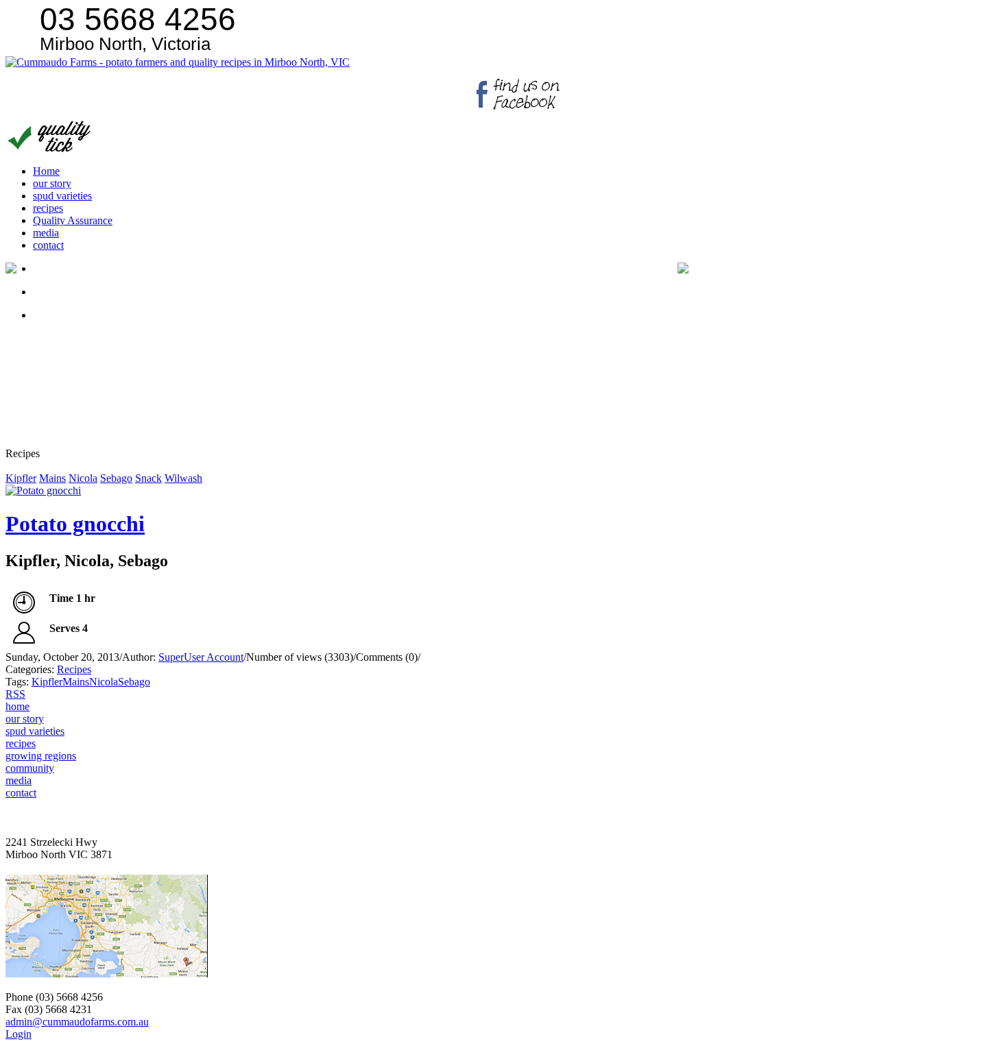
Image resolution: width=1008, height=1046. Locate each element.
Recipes (74, 669)
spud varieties (34, 731)
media (18, 780)
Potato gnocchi (75, 523)
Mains (52, 478)
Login (18, 1034)
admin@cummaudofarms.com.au (77, 1021)
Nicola (83, 478)
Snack (148, 478)
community (29, 768)
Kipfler (20, 478)
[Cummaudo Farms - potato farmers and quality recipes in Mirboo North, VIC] (177, 62)
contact (20, 793)
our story (24, 719)
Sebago (116, 478)
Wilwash (183, 478)
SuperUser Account (200, 657)
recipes (20, 743)
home (17, 706)
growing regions (40, 756)
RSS (15, 694)
